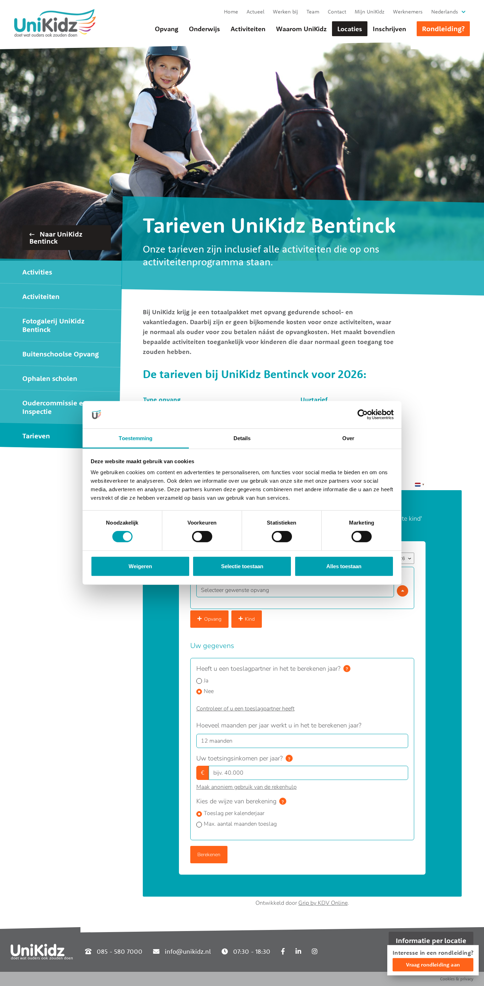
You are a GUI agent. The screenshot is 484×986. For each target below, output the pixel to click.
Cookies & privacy (456, 978)
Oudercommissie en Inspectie (54, 407)
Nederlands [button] (444, 11)
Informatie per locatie (431, 940)
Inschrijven (389, 28)
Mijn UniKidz (369, 11)
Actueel (255, 11)
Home (231, 11)
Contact (337, 11)
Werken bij (285, 11)
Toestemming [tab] (135, 438)
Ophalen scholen (49, 378)
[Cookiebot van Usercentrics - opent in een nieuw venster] (363, 414)
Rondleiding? (443, 28)
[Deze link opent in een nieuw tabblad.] (283, 951)
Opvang (166, 28)
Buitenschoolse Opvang (60, 353)
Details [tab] (242, 438)
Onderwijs (204, 28)
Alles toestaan (343, 566)
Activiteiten (248, 28)
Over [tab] (348, 438)
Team (312, 11)
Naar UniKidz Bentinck (55, 237)
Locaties (349, 28)
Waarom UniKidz (301, 28)
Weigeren (140, 566)
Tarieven (36, 435)
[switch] (202, 536)
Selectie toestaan (242, 566)
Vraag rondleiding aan (433, 964)
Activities (37, 271)
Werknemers (408, 11)
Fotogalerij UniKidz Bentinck (53, 325)
